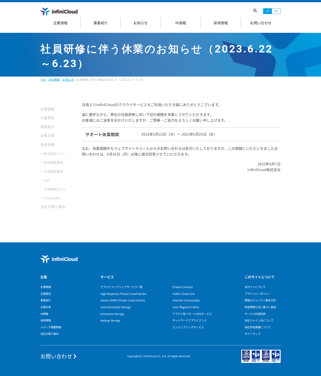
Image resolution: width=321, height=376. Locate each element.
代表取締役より (55, 189)
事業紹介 (47, 126)
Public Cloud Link (184, 294)
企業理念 (47, 117)
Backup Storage (110, 320)
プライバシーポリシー (258, 294)
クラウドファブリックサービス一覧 (121, 287)
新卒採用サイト (55, 153)
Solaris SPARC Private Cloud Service (122, 300)
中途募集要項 (53, 171)
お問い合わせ (56, 356)
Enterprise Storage (112, 314)
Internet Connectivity (186, 300)
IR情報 (44, 314)
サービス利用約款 (255, 314)
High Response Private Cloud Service (123, 294)
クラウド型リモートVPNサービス (192, 314)
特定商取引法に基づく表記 (260, 307)
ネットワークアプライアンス (190, 320)
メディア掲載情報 (50, 327)
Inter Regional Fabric (186, 307)
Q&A (47, 180)
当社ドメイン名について (259, 320)
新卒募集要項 (53, 162)
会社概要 (54, 79)
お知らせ (68, 79)
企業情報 (47, 109)
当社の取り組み (52, 206)
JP (267, 11)
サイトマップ (252, 334)
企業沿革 (47, 135)
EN (276, 11)
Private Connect (183, 287)
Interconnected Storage (115, 307)
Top (43, 79)
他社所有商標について (258, 327)
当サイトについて (255, 287)
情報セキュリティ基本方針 (260, 300)
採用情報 (47, 144)
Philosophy (52, 198)
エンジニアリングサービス (188, 327)
